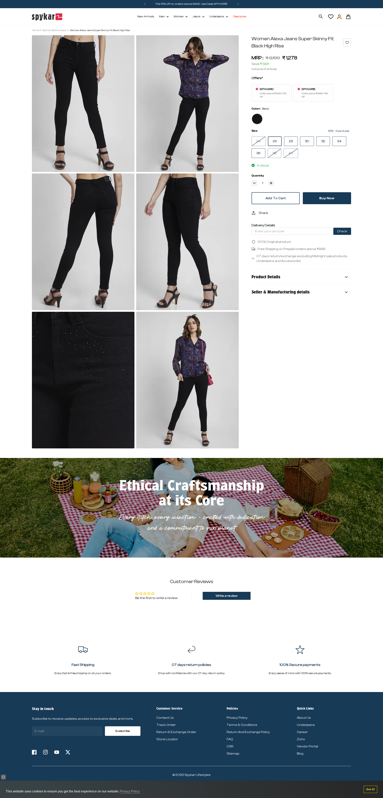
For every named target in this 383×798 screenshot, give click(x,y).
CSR (230, 746)
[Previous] (145, 4)
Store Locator (167, 739)
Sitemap (233, 753)
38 (274, 153)
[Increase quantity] (271, 183)
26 (275, 141)
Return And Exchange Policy (248, 732)
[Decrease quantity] (254, 183)
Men (162, 16)
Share (263, 213)
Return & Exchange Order (176, 732)
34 (339, 141)
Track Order (166, 725)
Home (35, 30)
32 (323, 141)
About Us (304, 718)
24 (258, 141)
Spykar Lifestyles (198, 775)
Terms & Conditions (242, 725)
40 (290, 153)
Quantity (258, 175)
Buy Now (327, 198)
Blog (300, 753)
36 (258, 153)
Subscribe (122, 731)
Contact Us (165, 718)
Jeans (196, 16)
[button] (347, 42)
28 (291, 141)
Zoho (301, 739)
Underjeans (216, 16)
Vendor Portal (307, 746)
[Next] (238, 4)
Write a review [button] (227, 596)
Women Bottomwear (54, 30)
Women (179, 16)
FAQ (230, 739)
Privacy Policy (237, 718)
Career (302, 732)
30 (307, 141)
